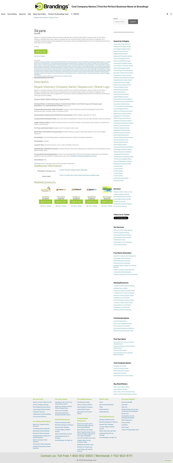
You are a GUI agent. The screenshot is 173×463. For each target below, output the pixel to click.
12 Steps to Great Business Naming (124, 286)
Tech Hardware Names (70, 73)
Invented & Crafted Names (121, 104)
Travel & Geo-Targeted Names (122, 159)
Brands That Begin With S (94, 63)
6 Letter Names (118, 171)
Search (116, 18)
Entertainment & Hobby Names (123, 80)
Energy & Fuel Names (68, 67)
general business (58, 76)
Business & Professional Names (123, 56)
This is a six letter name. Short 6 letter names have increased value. (79, 175)
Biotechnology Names (63, 63)
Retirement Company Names (102, 71)
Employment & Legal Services (122, 75)
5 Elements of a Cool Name (122, 297)
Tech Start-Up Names (81, 73)
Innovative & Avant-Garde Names (123, 101)
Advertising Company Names (97, 62)
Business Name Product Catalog (43, 17)
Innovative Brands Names (55, 70)
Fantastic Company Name (72, 170)
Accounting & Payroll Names (122, 44)
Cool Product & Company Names (123, 65)
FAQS (101, 407)
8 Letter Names (118, 175)
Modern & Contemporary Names (123, 111)
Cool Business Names (120, 366)
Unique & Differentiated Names (123, 161)
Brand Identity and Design (85, 429)
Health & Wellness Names (121, 97)
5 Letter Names (118, 168)
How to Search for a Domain (122, 326)
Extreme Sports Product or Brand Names (84, 67)
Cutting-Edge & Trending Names (123, 70)
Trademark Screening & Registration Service (83, 156)
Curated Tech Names (76, 66)
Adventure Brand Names (83, 62)
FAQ (29, 14)
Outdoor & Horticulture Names (122, 120)
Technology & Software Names (123, 149)
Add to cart (41, 52)
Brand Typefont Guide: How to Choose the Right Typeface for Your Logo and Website (86, 433)
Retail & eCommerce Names (122, 132)
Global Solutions (104, 409)
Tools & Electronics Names (121, 154)
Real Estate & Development (122, 130)
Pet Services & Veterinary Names (123, 123)
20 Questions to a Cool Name (122, 305)
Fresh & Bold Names (120, 92)
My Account (125, 413)
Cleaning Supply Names (62, 64)
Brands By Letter (119, 180)
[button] (39, 56)
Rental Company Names (88, 71)
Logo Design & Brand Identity (122, 199)
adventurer (45, 76)
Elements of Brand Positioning (122, 309)
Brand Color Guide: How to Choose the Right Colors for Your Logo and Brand (85, 425)
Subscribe (124, 404)
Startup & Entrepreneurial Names (123, 147)
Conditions (125, 425)
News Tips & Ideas (39, 14)
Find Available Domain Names (122, 196)
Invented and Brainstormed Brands (70, 70)
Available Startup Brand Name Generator (126, 274)
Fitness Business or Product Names (42, 69)
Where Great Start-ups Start (63, 434)
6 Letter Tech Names (72, 62)
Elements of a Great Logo (84, 447)
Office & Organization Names (122, 118)
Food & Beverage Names (121, 89)
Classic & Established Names (122, 61)
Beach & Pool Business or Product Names (48, 63)
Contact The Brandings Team (58, 14)
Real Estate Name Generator (122, 260)
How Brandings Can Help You (63, 440)
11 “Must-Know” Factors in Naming (124, 293)
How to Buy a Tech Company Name (124, 391)
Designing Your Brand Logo (85, 444)
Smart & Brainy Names (120, 144)
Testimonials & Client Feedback (123, 204)
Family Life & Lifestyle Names (122, 85)
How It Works (12, 14)
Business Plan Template (62, 427)
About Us (22, 14)
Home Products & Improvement (123, 99)
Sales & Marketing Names (121, 135)
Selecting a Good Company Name (124, 295)
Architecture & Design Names (122, 46)
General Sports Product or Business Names (73, 69)
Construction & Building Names (123, 63)
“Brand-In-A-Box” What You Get (123, 192)
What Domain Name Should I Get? (124, 330)
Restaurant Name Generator (122, 263)
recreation (65, 76)
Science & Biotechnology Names (123, 137)
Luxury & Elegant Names (121, 108)
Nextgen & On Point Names (122, 116)
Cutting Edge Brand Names (88, 66)
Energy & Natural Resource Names (124, 77)
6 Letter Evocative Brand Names (58, 62)
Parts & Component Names (75, 71)
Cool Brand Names (89, 64)
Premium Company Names (121, 128)
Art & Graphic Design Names (122, 49)
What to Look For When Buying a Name (125, 394)
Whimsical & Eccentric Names (122, 163)
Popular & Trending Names (121, 125)
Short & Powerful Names (121, 142)
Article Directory (104, 412)
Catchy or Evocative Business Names (47, 64)
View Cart (124, 407)
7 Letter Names (118, 173)
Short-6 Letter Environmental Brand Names (54, 73)
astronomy (50, 76)
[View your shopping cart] (167, 14)
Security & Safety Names (121, 140)
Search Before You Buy (120, 389)
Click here (37, 163)
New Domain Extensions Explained (124, 328)
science (70, 76)
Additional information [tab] (47, 77)
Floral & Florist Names (57, 69)
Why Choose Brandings (106, 404)
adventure (39, 76)
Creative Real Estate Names (64, 66)
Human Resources (127, 420)
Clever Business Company (121, 370)
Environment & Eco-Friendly (122, 82)
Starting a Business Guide (62, 422)
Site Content (125, 427)
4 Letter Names (118, 166)
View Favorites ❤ (127, 402)
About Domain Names (120, 321)
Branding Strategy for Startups (64, 425)
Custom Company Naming (121, 194)
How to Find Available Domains (123, 323)
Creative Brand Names (99, 64)
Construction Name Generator (122, 272)
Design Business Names (44, 67)
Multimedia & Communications (122, 113)
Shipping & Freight (38, 73)
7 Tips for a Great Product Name (123, 302)
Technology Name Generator (122, 258)
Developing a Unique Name (122, 307)
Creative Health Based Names (50, 66)
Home (3, 14)
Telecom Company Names (93, 73)
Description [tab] (37, 77)
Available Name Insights (121, 288)
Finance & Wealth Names (121, 87)
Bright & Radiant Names (121, 53)
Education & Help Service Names (123, 73)
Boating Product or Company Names (78, 63)
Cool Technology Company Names (124, 300)
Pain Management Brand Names (61, 71)
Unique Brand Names (120, 373)
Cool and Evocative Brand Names (76, 64)
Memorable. (84, 170)
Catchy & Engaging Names (121, 58)
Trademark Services (119, 201)
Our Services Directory (120, 206)
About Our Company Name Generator (125, 256)
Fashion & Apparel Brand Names (102, 67)
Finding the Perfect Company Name (124, 290)
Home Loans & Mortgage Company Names (94, 69)
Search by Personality (120, 350)
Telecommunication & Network (123, 152)
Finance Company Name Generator (124, 269)
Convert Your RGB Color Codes (86, 438)
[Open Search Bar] (171, 14)
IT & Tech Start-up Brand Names (86, 70)
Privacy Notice (126, 422)
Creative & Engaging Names (122, 68)
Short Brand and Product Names (123, 375)
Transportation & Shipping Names (123, 156)
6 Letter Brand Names (45, 62)
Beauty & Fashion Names (121, 51)
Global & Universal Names (121, 94)
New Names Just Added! (121, 178)
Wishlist (76, 14)
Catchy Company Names (121, 368)
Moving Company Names (101, 70)
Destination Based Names (56, 67)
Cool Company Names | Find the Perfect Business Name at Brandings (110, 6)
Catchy (62, 170)
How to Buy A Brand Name (121, 387)
